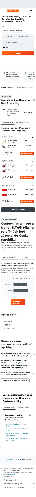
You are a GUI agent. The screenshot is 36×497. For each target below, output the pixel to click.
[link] (18, 302)
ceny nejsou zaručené (9, 474)
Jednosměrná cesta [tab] (22, 122)
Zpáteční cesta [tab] (8, 122)
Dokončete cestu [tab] (23, 407)
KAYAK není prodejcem (11, 480)
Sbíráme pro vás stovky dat (12, 484)
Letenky (17, 459)
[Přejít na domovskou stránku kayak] (13, 11)
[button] (3, 11)
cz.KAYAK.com (9, 459)
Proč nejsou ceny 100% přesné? (14, 487)
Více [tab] (26, 257)
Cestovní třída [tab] (9, 407)
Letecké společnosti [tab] (9, 257)
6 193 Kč (26, 16)
